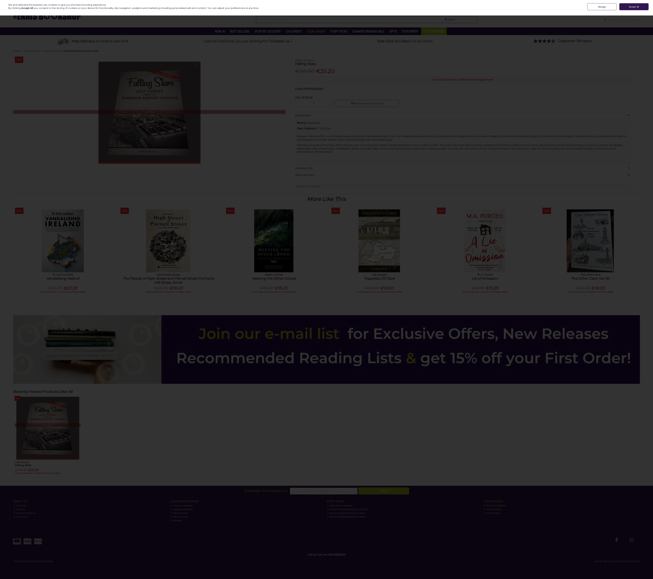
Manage (602, 7)
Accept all (634, 7)
